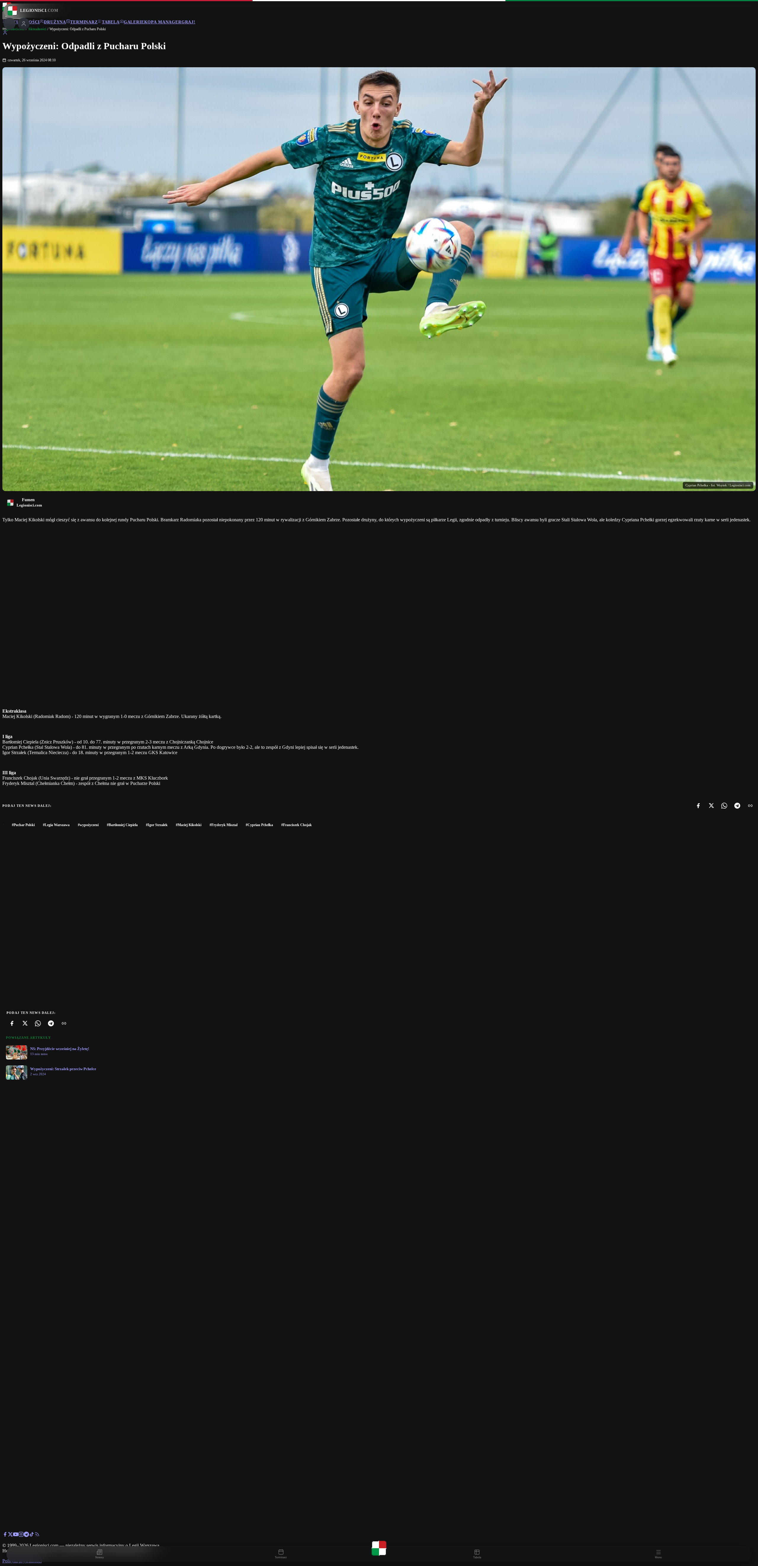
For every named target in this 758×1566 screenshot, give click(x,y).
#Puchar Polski (23, 825)
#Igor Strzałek (157, 825)
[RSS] (37, 1535)
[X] (711, 805)
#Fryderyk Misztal (223, 825)
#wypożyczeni (88, 825)
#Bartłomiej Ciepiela (122, 825)
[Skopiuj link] (750, 805)
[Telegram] (737, 805)
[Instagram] (21, 1535)
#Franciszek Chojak (296, 825)
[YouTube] (15, 1535)
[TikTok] (31, 1535)
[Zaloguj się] (5, 33)
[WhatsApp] (724, 805)
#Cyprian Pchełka (259, 825)
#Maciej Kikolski (188, 825)
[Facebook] (698, 805)
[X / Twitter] (10, 1535)
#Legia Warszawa (56, 825)
